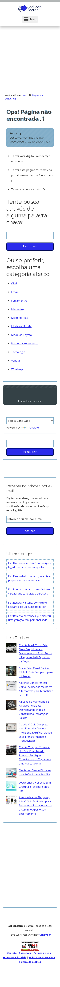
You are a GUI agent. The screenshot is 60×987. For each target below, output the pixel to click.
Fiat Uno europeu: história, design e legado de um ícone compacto (29, 565)
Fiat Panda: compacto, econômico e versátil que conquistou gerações (29, 591)
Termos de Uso (42, 952)
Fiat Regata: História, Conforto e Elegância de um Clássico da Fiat (27, 604)
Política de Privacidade (42, 957)
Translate (33, 427)
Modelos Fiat (19, 317)
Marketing (17, 309)
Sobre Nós (25, 952)
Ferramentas (19, 300)
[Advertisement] (30, 57)
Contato (12, 952)
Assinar (30, 531)
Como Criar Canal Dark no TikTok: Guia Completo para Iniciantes (36, 672)
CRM (14, 283)
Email (15, 292)
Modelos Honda (21, 326)
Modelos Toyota (21, 335)
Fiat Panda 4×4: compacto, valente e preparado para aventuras (29, 578)
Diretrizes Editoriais (14, 957)
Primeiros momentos (24, 343)
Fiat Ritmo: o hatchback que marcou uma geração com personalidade (29, 618)
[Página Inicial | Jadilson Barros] (30, 8)
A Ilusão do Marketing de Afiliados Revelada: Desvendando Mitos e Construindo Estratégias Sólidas (34, 710)
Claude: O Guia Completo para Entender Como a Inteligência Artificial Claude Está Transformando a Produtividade (35, 732)
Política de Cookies (30, 961)
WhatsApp (17, 369)
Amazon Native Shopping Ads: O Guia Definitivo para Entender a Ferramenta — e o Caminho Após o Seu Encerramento (35, 805)
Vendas (15, 360)
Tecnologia (18, 352)
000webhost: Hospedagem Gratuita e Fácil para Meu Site (35, 786)
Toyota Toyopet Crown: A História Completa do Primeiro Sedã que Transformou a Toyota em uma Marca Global (35, 755)
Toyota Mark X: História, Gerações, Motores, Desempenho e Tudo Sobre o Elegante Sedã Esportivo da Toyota (35, 653)
